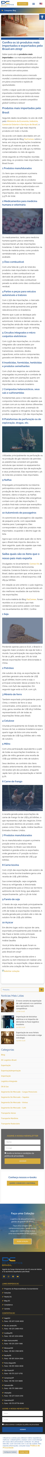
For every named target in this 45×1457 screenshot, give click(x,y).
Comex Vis (34, 564)
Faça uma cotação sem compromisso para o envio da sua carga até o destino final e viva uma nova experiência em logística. (22, 1230)
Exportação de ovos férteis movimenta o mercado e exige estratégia (29, 1035)
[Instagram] (8, 1276)
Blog (14, 10)
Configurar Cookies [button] (10, 1452)
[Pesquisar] (41, 990)
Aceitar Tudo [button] (24, 1452)
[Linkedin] (4, 1276)
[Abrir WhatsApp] (39, 1451)
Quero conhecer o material (22, 1183)
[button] (42, 17)
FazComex (29, 139)
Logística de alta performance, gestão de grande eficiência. (22, 1220)
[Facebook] (13, 1276)
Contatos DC (8, 1313)
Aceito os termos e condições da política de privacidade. (21, 1424)
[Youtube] (17, 1276)
